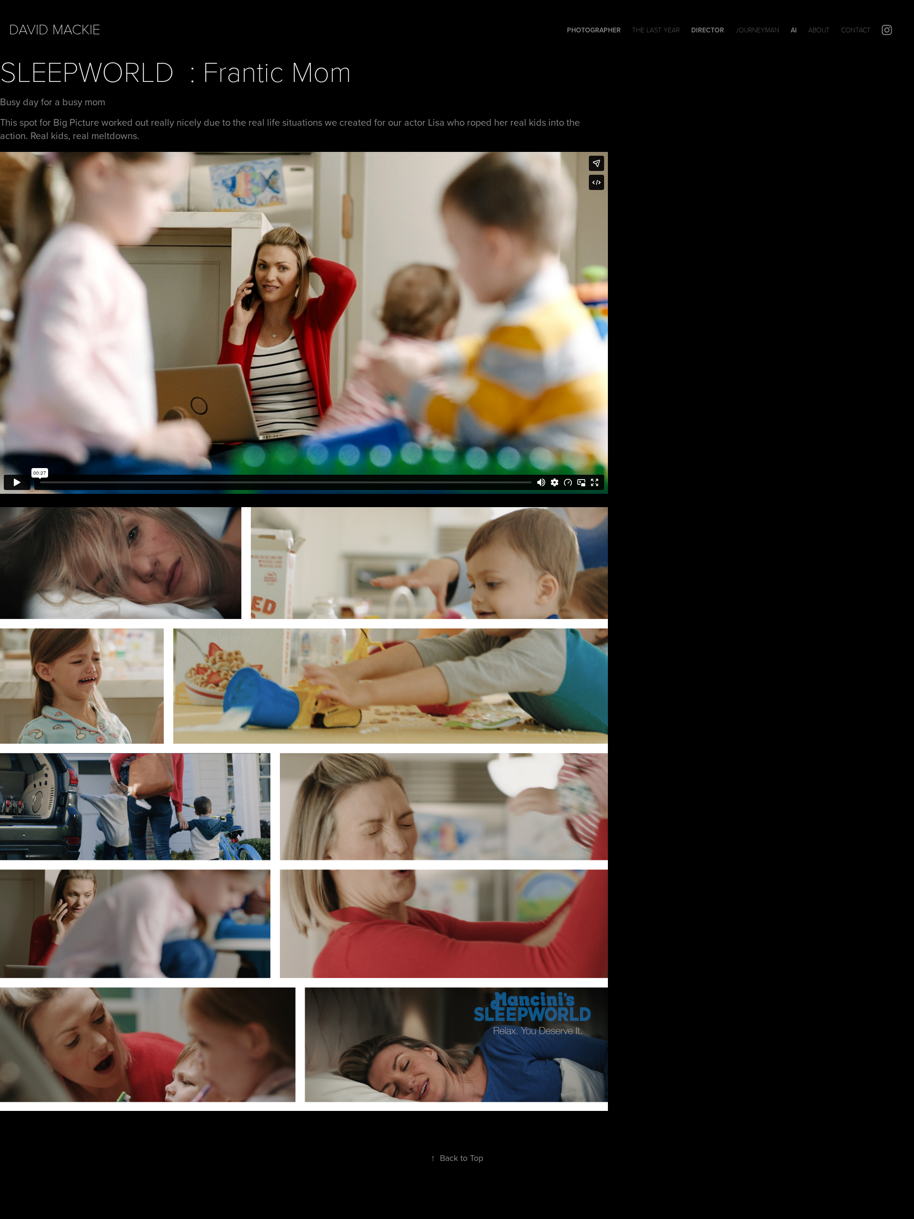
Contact (856, 29)
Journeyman (757, 29)
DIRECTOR (707, 30)
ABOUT (819, 29)
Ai (794, 30)
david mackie (54, 28)
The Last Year (656, 29)
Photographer (594, 30)
